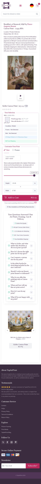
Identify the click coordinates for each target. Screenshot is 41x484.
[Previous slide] (7, 330)
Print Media (4, 429)
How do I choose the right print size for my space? (20, 252)
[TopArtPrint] (6, 5)
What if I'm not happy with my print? (20, 298)
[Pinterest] (15, 442)
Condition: (10, 126)
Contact (3, 405)
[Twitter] (3, 442)
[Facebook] (7, 442)
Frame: (11, 129)
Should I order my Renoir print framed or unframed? (20, 272)
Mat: (10, 133)
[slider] (34, 175)
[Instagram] (11, 442)
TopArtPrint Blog (6, 432)
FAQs (3, 408)
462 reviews (10, 389)
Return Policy (5, 417)
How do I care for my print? (18, 292)
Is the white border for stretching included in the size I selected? (20, 265)
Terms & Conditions (7, 414)
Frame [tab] (17, 150)
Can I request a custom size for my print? (19, 258)
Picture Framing (6, 426)
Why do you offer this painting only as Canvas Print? (19, 279)
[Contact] (35, 203)
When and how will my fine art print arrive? (19, 286)
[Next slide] (33, 330)
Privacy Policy (5, 411)
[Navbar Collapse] (20, 5)
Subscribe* (32, 466)
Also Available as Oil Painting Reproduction (21, 207)
